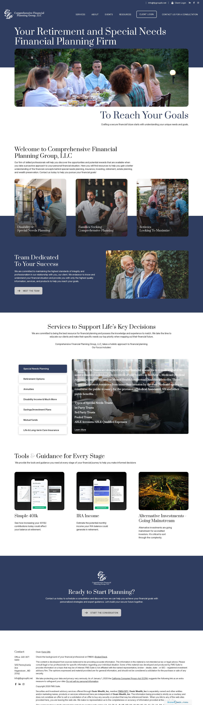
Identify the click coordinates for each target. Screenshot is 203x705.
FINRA (120, 691)
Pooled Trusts (83, 417)
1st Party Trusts (84, 408)
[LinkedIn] (190, 3)
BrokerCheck (101, 657)
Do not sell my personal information (82, 681)
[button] (80, 14)
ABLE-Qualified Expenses (111, 422)
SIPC (126, 691)
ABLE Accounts (84, 422)
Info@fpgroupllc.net (157, 3)
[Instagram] (23, 684)
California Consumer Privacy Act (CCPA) (130, 678)
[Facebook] (194, 3)
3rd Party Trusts (85, 412)
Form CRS (46, 652)
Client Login (180, 3)
